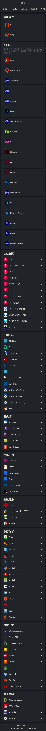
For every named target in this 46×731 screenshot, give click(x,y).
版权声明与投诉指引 (23, 725)
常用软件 (5, 9)
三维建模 (34, 9)
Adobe (15, 9)
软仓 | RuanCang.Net (30, 728)
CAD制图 (23, 9)
